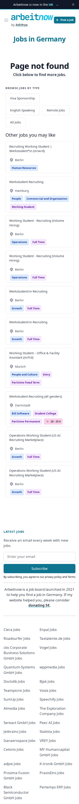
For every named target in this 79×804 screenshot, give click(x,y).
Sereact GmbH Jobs (20, 722)
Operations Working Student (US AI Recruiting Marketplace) (34, 437)
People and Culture (24, 374)
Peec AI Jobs (50, 722)
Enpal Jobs (48, 629)
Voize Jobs (48, 690)
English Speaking (22, 110)
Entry (46, 374)
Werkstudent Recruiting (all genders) (35, 396)
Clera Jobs (12, 629)
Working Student (23, 207)
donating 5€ (39, 605)
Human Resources (24, 168)
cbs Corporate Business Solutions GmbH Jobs (19, 653)
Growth (17, 308)
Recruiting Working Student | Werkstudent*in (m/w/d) (30, 148)
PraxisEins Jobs (52, 772)
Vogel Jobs (48, 647)
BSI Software (20, 413)
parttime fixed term (26, 382)
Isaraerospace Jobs (19, 740)
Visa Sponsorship (22, 98)
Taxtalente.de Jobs (55, 638)
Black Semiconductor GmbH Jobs (16, 792)
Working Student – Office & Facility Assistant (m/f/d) (34, 355)
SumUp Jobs (14, 699)
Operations (19, 242)
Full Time (38, 242)
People (16, 198)
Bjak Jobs (47, 681)
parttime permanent (26, 421)
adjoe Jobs (12, 763)
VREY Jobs (48, 740)
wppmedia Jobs (52, 667)
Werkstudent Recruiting (26, 182)
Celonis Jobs (14, 749)
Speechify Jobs (52, 699)
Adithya (22, 25)
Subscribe (39, 568)
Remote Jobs (56, 110)
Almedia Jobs (14, 708)
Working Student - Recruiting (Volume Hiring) (36, 222)
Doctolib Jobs (14, 681)
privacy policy (53, 577)
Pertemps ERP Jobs (55, 787)
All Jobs (15, 122)
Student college (45, 413)
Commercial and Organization (47, 198)
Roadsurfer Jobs (17, 638)
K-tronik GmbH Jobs (56, 763)
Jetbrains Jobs (15, 731)
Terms (71, 577)
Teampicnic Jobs (17, 690)
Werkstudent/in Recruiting (28, 291)
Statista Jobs (50, 731)
